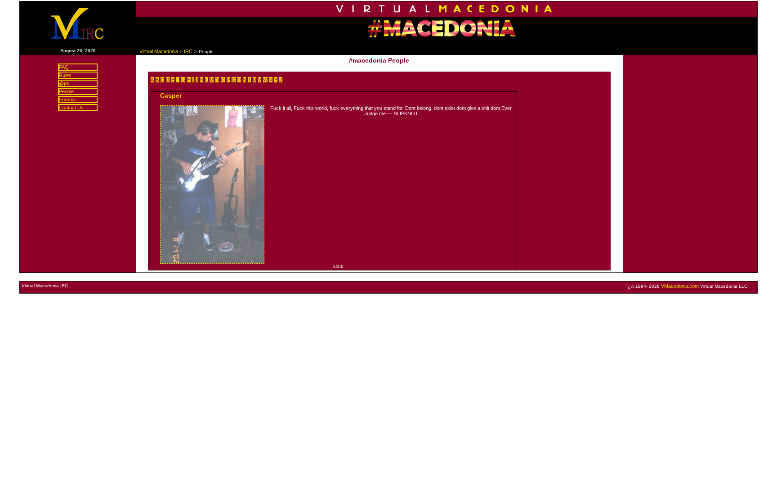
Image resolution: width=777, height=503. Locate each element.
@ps (64, 83)
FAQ (64, 67)
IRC (188, 51)
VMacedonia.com (680, 286)
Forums (67, 99)
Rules (65, 75)
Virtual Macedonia (158, 51)
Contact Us (71, 107)
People (66, 91)
